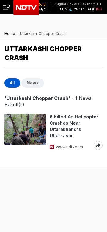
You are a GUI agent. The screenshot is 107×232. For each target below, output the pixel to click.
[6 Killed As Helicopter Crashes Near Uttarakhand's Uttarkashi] (25, 132)
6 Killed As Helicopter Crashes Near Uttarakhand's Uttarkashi (74, 126)
